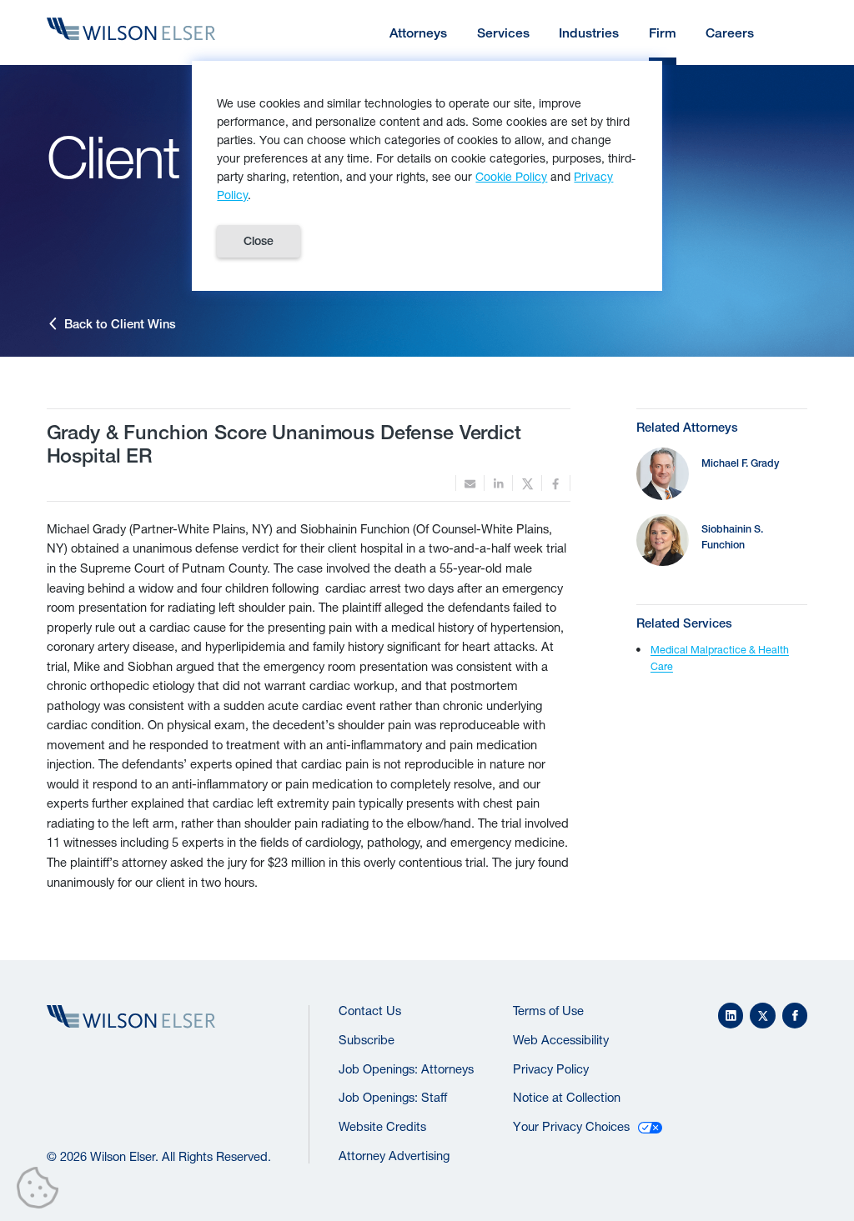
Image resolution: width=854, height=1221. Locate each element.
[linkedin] (498, 483)
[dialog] (426, 176)
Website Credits (382, 1126)
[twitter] (526, 483)
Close (259, 241)
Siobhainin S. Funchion (732, 537)
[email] (470, 483)
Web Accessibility (561, 1040)
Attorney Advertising (394, 1155)
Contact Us (370, 1010)
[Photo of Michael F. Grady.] (662, 474)
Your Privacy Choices (571, 1126)
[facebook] (556, 483)
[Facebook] (795, 1015)
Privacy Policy (551, 1069)
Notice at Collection (566, 1097)
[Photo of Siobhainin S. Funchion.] (662, 540)
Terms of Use (548, 1010)
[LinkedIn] (731, 1015)
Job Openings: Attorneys (406, 1069)
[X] (763, 1015)
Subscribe (366, 1040)
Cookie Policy (511, 176)
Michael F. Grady (740, 463)
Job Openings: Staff (393, 1097)
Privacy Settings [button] (42, 1191)
